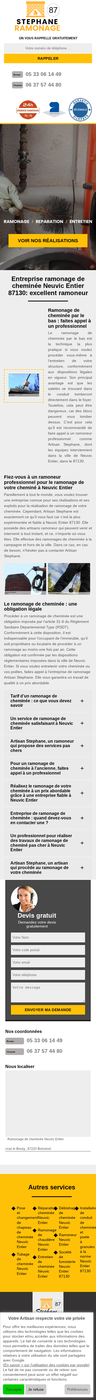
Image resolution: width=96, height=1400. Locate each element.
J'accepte (14, 1389)
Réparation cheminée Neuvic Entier (44, 1215)
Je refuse (36, 1389)
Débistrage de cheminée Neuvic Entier (65, 1217)
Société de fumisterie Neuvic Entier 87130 (65, 1264)
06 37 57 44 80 (43, 85)
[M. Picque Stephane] (38, 16)
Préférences (77, 1389)
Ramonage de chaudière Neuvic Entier (44, 1240)
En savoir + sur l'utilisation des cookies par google (46, 1365)
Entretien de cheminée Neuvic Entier (44, 1266)
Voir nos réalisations (48, 240)
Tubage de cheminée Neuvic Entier (23, 1264)
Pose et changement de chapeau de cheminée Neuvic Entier (23, 1227)
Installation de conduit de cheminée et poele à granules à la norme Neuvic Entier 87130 (86, 1239)
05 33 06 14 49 (43, 74)
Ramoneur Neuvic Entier (65, 1239)
